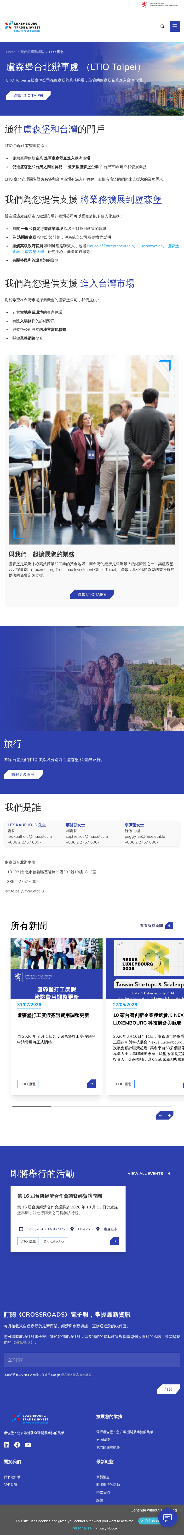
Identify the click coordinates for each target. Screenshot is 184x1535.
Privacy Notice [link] (106, 1528)
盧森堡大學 (34, 251)
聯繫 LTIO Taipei (28, 95)
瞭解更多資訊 (23, 774)
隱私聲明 (23, 1342)
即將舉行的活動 (108, 1484)
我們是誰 (10, 1484)
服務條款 (86, 1375)
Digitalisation (54, 1241)
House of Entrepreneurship (110, 245)
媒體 (99, 1500)
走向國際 (103, 1439)
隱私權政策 (68, 1375)
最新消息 (103, 1477)
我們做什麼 (12, 1477)
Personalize (81, 1528)
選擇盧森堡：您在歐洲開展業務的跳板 (124, 1432)
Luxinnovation (150, 245)
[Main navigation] (175, 26)
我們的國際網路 (32, 52)
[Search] (162, 26)
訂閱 (168, 1389)
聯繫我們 (103, 1492)
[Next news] (169, 1115)
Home (11, 52)
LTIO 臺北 (28, 1084)
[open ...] (114, 1241)
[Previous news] (160, 1115)
